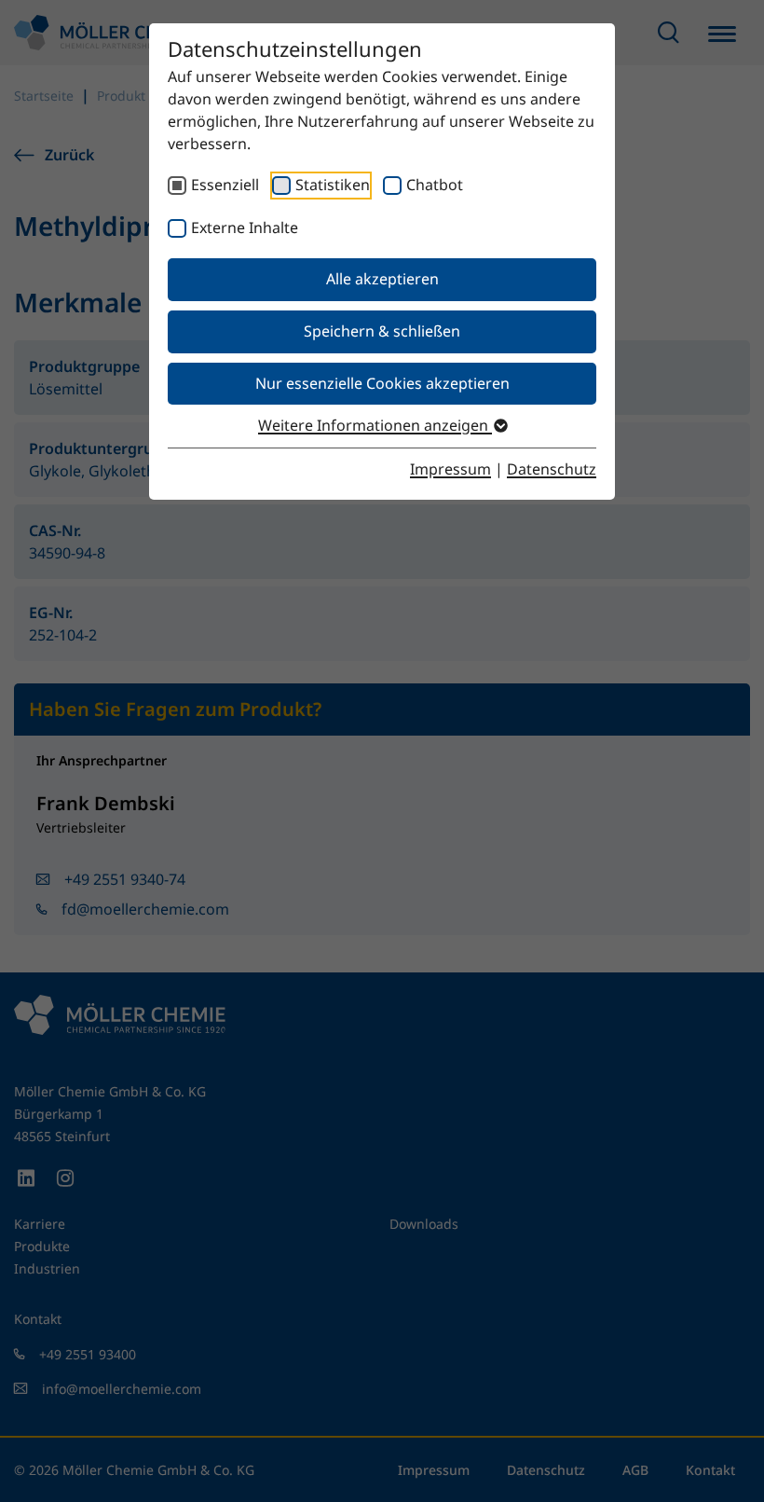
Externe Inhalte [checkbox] (244, 227)
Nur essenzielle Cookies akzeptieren (382, 383)
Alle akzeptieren (382, 279)
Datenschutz (551, 469)
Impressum (450, 469)
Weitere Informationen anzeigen (375, 425)
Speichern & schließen (382, 331)
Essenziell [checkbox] (225, 184)
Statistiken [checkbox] (332, 184)
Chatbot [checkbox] (434, 184)
